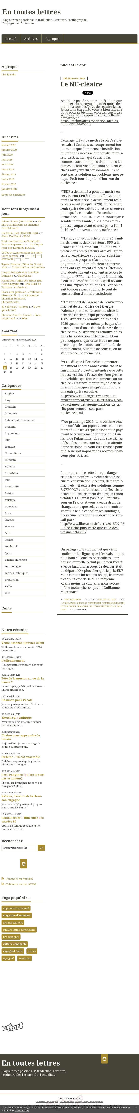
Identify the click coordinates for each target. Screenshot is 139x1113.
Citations (10, 406)
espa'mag (24, 958)
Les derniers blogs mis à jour (47, 1102)
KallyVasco (25, 275)
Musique (10, 500)
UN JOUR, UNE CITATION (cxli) (20, 233)
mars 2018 (8, 179)
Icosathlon (11, 473)
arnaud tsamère (13, 922)
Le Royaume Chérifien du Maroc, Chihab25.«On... (20, 299)
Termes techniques (16, 573)
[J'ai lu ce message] (135, 1107)
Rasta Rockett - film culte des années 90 (23, 819)
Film (8, 440)
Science (9, 526)
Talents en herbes (16, 559)
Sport (8, 553)
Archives (31, 38)
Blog (7, 400)
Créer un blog (63, 1098)
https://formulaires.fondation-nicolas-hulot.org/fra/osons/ (90, 122)
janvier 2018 (9, 188)
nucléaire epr (85, 606)
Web (7, 593)
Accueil (10, 38)
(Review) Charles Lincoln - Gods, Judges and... (21, 316)
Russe (8, 513)
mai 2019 (7, 159)
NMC (25, 318)
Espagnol (10, 426)
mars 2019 (8, 169)
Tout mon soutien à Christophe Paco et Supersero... (21, 242)
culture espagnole (15, 944)
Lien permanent (72, 599)
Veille (8, 586)
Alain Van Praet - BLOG (16, 236)
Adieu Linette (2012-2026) (17, 221)
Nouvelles (11, 506)
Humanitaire (13, 453)
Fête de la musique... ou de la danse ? (23, 680)
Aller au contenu (12, 2)
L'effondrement (13, 661)
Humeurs (10, 460)
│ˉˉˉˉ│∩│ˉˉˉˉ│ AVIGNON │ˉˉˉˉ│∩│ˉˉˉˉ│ (22, 257)
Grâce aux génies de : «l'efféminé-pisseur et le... (22, 293)
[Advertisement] (23, 990)
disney (32, 951)
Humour (10, 466)
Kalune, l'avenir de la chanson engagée (22, 798)
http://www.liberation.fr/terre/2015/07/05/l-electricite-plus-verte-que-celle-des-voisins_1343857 (92, 527)
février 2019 (9, 174)
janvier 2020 (9, 149)
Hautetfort (77, 1098)
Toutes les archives (13, 194)
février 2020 (9, 145)
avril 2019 (8, 164)
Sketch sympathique (17, 717)
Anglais (9, 393)
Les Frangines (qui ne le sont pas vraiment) (23, 776)
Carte (7, 608)
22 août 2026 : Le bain (15, 306)
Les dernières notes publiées (70, 1102)
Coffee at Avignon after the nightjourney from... (22, 254)
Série (8, 533)
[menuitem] (11, 38)
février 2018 (9, 184)
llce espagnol (11, 936)
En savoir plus (22, 1110)
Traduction (12, 579)
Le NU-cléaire (81, 84)
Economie (11, 413)
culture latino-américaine (19, 929)
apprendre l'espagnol (16, 908)
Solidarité (11, 546)
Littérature (12, 486)
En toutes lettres (31, 11)
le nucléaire (68, 603)
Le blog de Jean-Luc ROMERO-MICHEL (22, 246)
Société (9, 539)
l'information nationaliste (28, 267)
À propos (52, 38)
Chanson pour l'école (17, 700)
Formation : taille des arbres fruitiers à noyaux (22, 282)
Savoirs (9, 519)
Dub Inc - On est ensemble (21, 757)
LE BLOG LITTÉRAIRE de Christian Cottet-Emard (21, 225)
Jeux (7, 480)
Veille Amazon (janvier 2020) (23, 643)
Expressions (12, 433)
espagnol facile (13, 951)
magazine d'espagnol (17, 915)
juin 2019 (7, 154)
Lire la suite (9, 74)
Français (10, 446)
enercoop (81, 603)
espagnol (8, 958)
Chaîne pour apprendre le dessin (21, 737)
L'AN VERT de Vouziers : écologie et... (21, 285)
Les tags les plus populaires (93, 1102)
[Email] (23, 863)
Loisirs (9, 493)
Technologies (13, 566)
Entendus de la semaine (19, 420)
